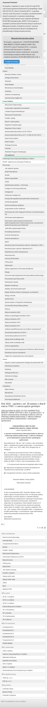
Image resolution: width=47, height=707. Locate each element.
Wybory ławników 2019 (12, 319)
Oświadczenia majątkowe (13, 98)
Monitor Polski (7, 692)
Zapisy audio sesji (9, 576)
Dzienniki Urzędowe (9, 695)
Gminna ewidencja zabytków (14, 205)
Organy (5, 71)
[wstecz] (38, 528)
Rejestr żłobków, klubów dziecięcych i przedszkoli (21, 292)
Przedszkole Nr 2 (8, 630)
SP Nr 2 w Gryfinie (8, 600)
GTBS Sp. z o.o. (8, 678)
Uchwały (8, 148)
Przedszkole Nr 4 (8, 637)
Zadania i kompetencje (12, 94)
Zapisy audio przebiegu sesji (14, 339)
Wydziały (8, 81)
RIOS (4, 586)
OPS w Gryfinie (7, 664)
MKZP (7, 242)
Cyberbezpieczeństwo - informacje (16, 185)
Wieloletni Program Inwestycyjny (15, 152)
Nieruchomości (10, 255)
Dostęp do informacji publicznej (15, 188)
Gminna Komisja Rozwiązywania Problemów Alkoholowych (24, 349)
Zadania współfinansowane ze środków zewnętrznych (23, 329)
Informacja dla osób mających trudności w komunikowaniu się (24, 213)
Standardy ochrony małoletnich (15, 352)
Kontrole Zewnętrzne (12, 238)
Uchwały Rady (7, 540)
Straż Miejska (9, 68)
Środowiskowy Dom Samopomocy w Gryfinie (18, 670)
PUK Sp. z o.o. (7, 681)
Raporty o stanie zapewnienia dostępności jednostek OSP (24, 362)
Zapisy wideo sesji (9, 579)
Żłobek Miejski (7, 643)
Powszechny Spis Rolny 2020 (14, 279)
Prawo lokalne (8, 101)
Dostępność (9, 192)
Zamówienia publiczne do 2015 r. (16, 336)
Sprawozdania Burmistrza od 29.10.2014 (18, 131)
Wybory (7, 309)
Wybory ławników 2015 (12, 322)
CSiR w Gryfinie (7, 651)
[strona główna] (42, 528)
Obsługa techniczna (11, 373)
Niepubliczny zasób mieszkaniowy (16, 252)
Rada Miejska (9, 84)
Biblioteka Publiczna (9, 657)
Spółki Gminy (9, 299)
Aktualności (9, 393)
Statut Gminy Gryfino (11, 138)
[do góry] (40, 528)
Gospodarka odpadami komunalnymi (17, 108)
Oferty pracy (9, 262)
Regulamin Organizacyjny (13, 125)
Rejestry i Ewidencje (11, 285)
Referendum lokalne (11, 282)
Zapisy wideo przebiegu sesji (14, 342)
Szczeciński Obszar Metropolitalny (16, 305)
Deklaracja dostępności (13, 195)
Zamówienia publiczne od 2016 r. (16, 332)
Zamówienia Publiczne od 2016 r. (13, 557)
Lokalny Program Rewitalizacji (15, 111)
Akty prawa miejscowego (13, 105)
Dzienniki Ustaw (8, 689)
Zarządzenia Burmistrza (10, 544)
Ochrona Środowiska (12, 258)
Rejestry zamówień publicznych (15, 289)
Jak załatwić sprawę (11, 168)
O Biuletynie (6, 386)
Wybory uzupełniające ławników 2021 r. (18, 316)
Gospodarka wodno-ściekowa (15, 208)
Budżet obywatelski (11, 178)
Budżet (7, 175)
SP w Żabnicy (7, 619)
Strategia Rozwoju (11, 145)
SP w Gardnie (7, 613)
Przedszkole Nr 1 (8, 627)
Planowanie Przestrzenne (13, 115)
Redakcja (8, 369)
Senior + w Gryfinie (9, 667)
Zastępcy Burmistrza (11, 78)
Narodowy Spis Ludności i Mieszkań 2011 (19, 248)
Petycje (7, 272)
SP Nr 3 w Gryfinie (8, 603)
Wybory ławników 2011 (12, 326)
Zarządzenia (9, 155)
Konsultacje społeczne (12, 232)
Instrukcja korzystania (12, 366)
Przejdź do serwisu (11, 62)
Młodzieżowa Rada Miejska (14, 88)
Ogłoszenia (9, 265)
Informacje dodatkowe (12, 399)
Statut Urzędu (9, 142)
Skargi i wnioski (10, 295)
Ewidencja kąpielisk (11, 202)
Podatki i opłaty (10, 118)
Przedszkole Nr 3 (8, 633)
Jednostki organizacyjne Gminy (15, 228)
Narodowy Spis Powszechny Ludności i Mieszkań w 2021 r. (24, 245)
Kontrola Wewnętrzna (12, 235)
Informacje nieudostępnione (14, 217)
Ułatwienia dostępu (11, 376)
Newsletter (8, 383)
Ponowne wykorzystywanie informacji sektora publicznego (24, 275)
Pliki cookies (9, 379)
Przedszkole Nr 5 (8, 640)
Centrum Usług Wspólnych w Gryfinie (15, 654)
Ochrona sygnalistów (12, 346)
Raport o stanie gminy (12, 121)
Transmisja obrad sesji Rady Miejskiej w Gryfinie (18, 158)
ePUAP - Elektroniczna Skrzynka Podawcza (17, 162)
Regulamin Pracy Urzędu (13, 128)
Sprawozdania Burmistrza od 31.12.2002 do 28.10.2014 (23, 135)
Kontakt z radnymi (8, 573)
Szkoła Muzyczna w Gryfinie (12, 606)
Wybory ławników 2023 (12, 312)
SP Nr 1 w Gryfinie (8, 597)
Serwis (5, 359)
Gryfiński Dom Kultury (10, 660)
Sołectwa (8, 91)
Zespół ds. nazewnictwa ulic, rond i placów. (19, 356)
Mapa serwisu (9, 389)
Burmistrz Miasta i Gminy (13, 74)
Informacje (6, 165)
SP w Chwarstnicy (8, 610)
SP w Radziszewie (9, 616)
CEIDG (7, 182)
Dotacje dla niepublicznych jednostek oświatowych (22, 198)
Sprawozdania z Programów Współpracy (18, 302)
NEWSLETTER (7, 589)
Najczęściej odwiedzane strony (15, 396)
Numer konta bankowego (11, 537)
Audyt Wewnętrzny (11, 172)
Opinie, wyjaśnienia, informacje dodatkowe (19, 269)
